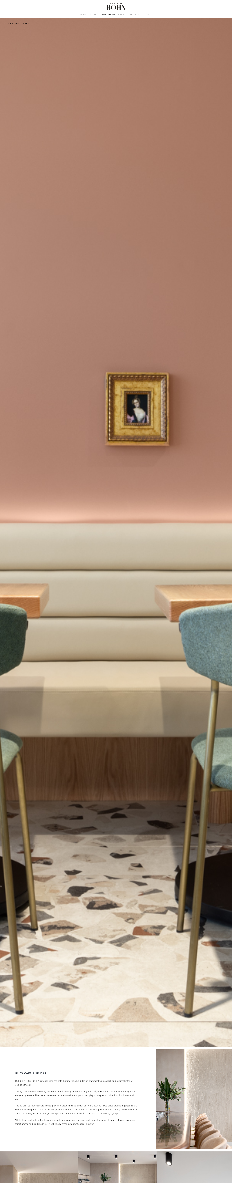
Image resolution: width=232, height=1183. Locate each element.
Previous (13, 24)
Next (24, 24)
